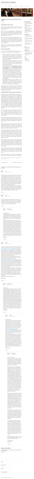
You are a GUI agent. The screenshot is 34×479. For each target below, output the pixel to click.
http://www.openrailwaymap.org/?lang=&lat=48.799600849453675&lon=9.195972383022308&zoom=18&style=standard (13, 330)
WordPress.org (27, 60)
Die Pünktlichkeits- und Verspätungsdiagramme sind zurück (28, 29)
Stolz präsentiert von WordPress (8, 477)
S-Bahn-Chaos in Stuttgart (8, 2)
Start (2, 6)
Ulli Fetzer (13, 157)
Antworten (2, 205)
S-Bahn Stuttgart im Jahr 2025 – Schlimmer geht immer (29, 43)
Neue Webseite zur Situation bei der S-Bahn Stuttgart (28, 23)
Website (2, 468)
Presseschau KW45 (4, 162)
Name (2, 461)
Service (5, 6)
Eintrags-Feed (26, 58)
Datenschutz (27, 6)
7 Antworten (2, 22)
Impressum (21, 6)
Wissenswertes (10, 6)
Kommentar (17, 157)
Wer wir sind (16, 6)
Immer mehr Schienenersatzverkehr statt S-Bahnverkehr (28, 41)
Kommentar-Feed (27, 59)
